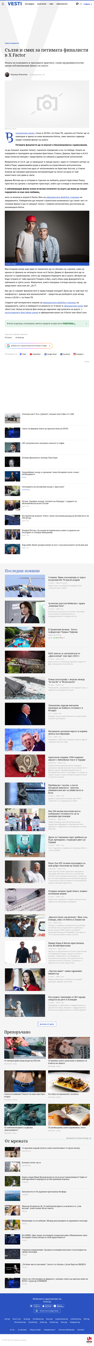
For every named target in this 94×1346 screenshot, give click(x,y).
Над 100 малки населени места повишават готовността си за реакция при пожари (64, 814)
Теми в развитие (12, 43)
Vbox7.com (16, 1319)
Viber (24, 354)
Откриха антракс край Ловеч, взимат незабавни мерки (67, 892)
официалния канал (73, 306)
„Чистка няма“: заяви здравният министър (65, 972)
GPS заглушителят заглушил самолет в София (43, 443)
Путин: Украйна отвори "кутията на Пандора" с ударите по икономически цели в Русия (49, 502)
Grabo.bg (43, 1322)
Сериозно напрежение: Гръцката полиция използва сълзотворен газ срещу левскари (54, 1251)
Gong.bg (27, 1319)
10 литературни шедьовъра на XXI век (22, 1060)
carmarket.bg (26, 489)
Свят (51, 4)
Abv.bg (7, 1319)
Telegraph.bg (75, 1322)
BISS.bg (86, 1319)
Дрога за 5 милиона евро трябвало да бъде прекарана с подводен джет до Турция (67, 840)
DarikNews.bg (38, 1319)
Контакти (80, 1330)
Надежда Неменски (19, 74)
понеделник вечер (24, 133)
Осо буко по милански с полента (63, 1094)
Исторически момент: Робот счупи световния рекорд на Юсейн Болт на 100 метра (55, 517)
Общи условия (35, 1330)
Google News (52, 354)
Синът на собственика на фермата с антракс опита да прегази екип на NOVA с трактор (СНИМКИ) (55, 1280)
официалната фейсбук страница (62, 197)
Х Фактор (20, 337)
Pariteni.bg (54, 1322)
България (41, 4)
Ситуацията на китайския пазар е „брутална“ (43, 486)
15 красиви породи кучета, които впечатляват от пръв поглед (51, 1148)
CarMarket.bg (76, 1319)
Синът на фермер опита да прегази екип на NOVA (45, 428)
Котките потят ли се (31, 1162)
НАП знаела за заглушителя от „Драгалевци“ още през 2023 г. (64, 654)
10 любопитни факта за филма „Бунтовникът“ (18, 1128)
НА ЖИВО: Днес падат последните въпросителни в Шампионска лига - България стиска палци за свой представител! (55, 1236)
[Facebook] (47, 1333)
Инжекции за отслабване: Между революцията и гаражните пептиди (54, 1220)
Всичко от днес (47, 1024)
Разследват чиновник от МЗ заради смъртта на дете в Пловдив (66, 998)
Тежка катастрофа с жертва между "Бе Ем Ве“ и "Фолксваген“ (66, 680)
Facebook (66, 354)
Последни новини (22, 571)
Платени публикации (66, 1330)
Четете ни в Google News (49, 1311)
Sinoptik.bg (32, 1322)
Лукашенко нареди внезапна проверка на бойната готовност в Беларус (65, 708)
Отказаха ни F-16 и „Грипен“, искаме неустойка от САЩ (48, 414)
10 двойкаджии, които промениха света (67, 1127)
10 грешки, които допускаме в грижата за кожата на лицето (67, 1061)
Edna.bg (64, 1322)
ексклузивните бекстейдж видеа (21, 312)
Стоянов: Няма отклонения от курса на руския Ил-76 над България (67, 578)
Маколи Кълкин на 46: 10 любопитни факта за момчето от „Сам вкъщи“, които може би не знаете (51, 1207)
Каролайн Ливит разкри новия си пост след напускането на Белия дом (55, 545)
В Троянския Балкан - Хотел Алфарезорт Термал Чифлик (63, 630)
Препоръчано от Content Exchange (77, 1138)
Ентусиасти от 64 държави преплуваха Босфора (44, 1191)
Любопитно (62, 4)
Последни (29, 4)
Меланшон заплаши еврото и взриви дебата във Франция (67, 732)
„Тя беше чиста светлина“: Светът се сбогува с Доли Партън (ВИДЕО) (54, 1264)
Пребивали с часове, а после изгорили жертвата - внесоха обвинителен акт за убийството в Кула (65, 789)
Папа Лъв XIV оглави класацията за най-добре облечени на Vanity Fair (66, 864)
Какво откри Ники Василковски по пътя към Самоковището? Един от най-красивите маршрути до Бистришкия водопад (54, 1178)
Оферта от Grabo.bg (54, 635)
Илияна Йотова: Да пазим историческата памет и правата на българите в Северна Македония (50, 531)
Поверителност (49, 1330)
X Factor (9, 337)
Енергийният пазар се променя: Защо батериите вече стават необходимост (50, 473)
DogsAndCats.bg (61, 1319)
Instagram (79, 354)
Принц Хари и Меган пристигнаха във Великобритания (66, 944)
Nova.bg (49, 1319)
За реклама (22, 1330)
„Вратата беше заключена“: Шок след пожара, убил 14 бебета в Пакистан (67, 918)
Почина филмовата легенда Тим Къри (39, 457)
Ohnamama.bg (20, 1322)
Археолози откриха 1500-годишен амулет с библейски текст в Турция (66, 758)
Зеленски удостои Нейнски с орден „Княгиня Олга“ (66, 604)
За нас (12, 1330)
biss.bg (24, 477)
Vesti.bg (15, 3)
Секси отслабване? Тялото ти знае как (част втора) (24, 1095)
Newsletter (37, 354)
